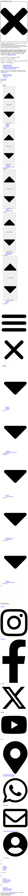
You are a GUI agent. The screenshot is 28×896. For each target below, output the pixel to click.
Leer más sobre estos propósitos (9, 68)
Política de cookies (7, 74)
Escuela (7, 495)
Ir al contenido (3, 79)
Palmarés (7, 408)
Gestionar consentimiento (6, 894)
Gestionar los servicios (7, 66)
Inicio (4, 365)
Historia (7, 407)
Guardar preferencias (21, 70)
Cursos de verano (9, 496)
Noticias (7, 581)
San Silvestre (8, 539)
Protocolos (8, 451)
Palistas (7, 409)
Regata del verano (9, 538)
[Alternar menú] (1, 82)
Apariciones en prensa (10, 582)
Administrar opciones (7, 65)
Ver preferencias (13, 70)
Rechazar (7, 70)
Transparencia (6, 453)
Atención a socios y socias (11, 452)
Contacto (5, 583)
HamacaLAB (12, 893)
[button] (14, 21)
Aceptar (2, 70)
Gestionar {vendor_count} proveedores (11, 67)
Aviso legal (5, 76)
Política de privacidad (7, 75)
